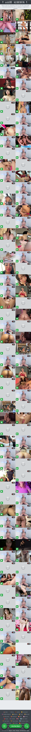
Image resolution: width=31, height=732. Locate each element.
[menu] (4, 726)
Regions (10, 730)
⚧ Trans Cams (14, 721)
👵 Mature (14, 714)
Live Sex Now (15, 726)
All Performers (23, 730)
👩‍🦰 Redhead (14, 716)
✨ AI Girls (15, 723)
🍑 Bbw (20, 716)
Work (14, 730)
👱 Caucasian (24, 712)
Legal (28, 730)
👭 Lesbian (12, 718)
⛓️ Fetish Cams (7, 723)
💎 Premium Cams (23, 721)
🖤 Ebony (11, 712)
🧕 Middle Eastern (6, 714)
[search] (26, 726)
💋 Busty (6, 718)
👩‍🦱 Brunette (6, 716)
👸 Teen (21, 714)
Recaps (17, 730)
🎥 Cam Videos (23, 725)
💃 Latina (17, 712)
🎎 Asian (5, 712)
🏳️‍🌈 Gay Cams (6, 721)
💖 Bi (17, 718)
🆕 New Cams (23, 718)
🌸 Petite (25, 716)
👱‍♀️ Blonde (26, 714)
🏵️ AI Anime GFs (23, 723)
